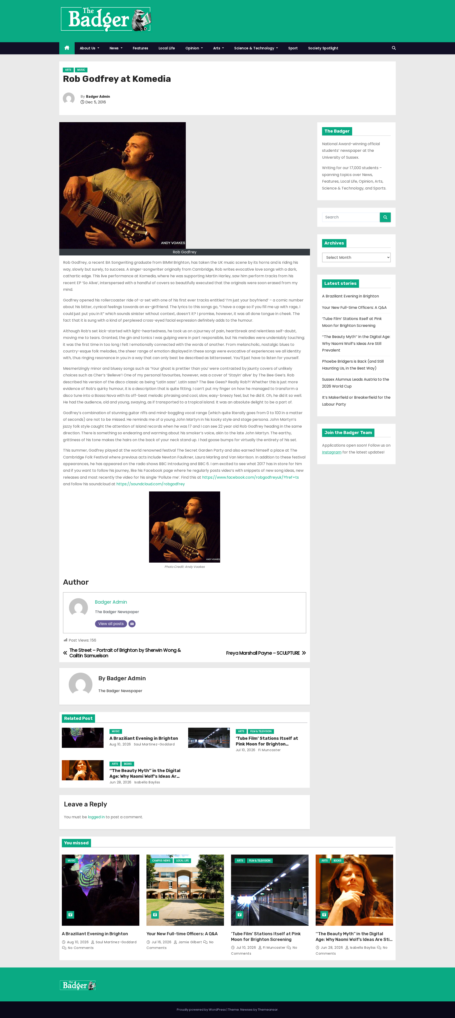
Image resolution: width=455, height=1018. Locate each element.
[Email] (132, 623)
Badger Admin (98, 97)
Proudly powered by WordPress (202, 1009)
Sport (293, 48)
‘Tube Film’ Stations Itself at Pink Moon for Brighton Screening (267, 744)
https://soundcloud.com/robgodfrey (150, 484)
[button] (394, 48)
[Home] (67, 48)
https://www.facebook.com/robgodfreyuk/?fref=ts (250, 477)
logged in (96, 817)
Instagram (331, 452)
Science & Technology (254, 48)
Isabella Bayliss (146, 782)
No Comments (81, 947)
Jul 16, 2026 (162, 942)
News (115, 48)
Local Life (167, 48)
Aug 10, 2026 (120, 744)
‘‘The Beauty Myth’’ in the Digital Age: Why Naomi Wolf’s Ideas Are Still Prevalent (144, 776)
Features (140, 48)
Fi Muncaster (269, 750)
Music (81, 70)
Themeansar (268, 1009)
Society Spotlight (323, 48)
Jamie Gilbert (190, 942)
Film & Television (261, 731)
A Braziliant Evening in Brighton (143, 738)
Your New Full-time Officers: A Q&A (354, 307)
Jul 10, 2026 (245, 750)
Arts (217, 48)
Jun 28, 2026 (120, 782)
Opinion (193, 48)
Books (128, 764)
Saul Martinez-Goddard (154, 744)
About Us (88, 48)
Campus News (161, 860)
